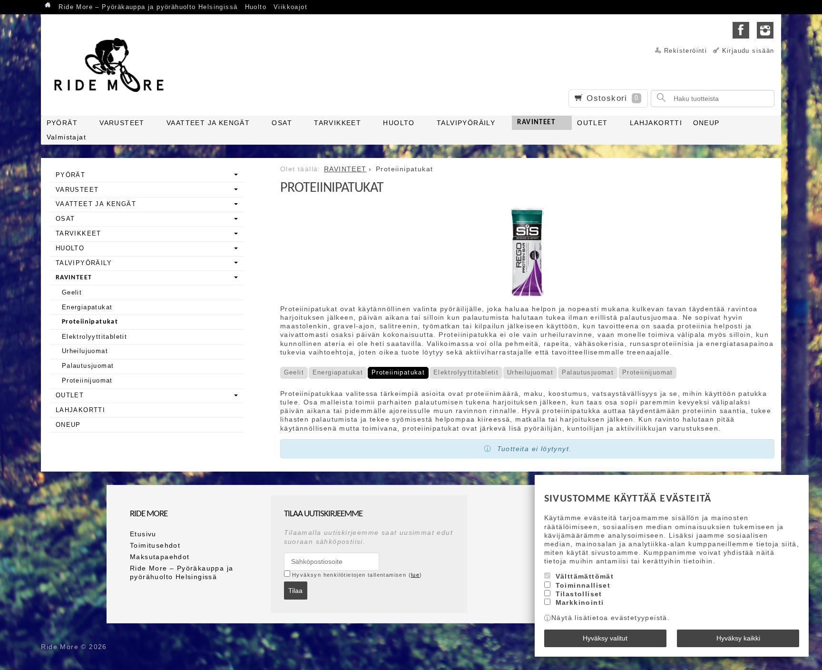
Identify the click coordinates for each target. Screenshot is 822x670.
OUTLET (592, 123)
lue (415, 575)
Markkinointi (580, 602)
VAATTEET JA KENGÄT (208, 123)
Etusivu (143, 534)
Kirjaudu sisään (748, 51)
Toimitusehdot (155, 545)
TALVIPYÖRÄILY (466, 123)
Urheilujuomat (530, 372)
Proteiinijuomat (647, 372)
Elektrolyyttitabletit (466, 372)
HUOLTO (398, 123)
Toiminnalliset (583, 585)
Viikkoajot (290, 7)
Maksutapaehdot (160, 557)
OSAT (282, 123)
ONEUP (706, 123)
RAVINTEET (536, 122)
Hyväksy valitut (605, 638)
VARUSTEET (122, 123)
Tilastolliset (579, 594)
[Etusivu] (48, 6)
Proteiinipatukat (398, 372)
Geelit (294, 372)
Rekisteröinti (685, 51)
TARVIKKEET (337, 123)
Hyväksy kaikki (738, 638)
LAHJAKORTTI (656, 123)
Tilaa (295, 590)
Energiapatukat (338, 372)
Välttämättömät (585, 576)
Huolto (255, 7)
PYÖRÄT (62, 123)
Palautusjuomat (588, 372)
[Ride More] (112, 64)
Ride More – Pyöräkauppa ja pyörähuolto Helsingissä (148, 7)
